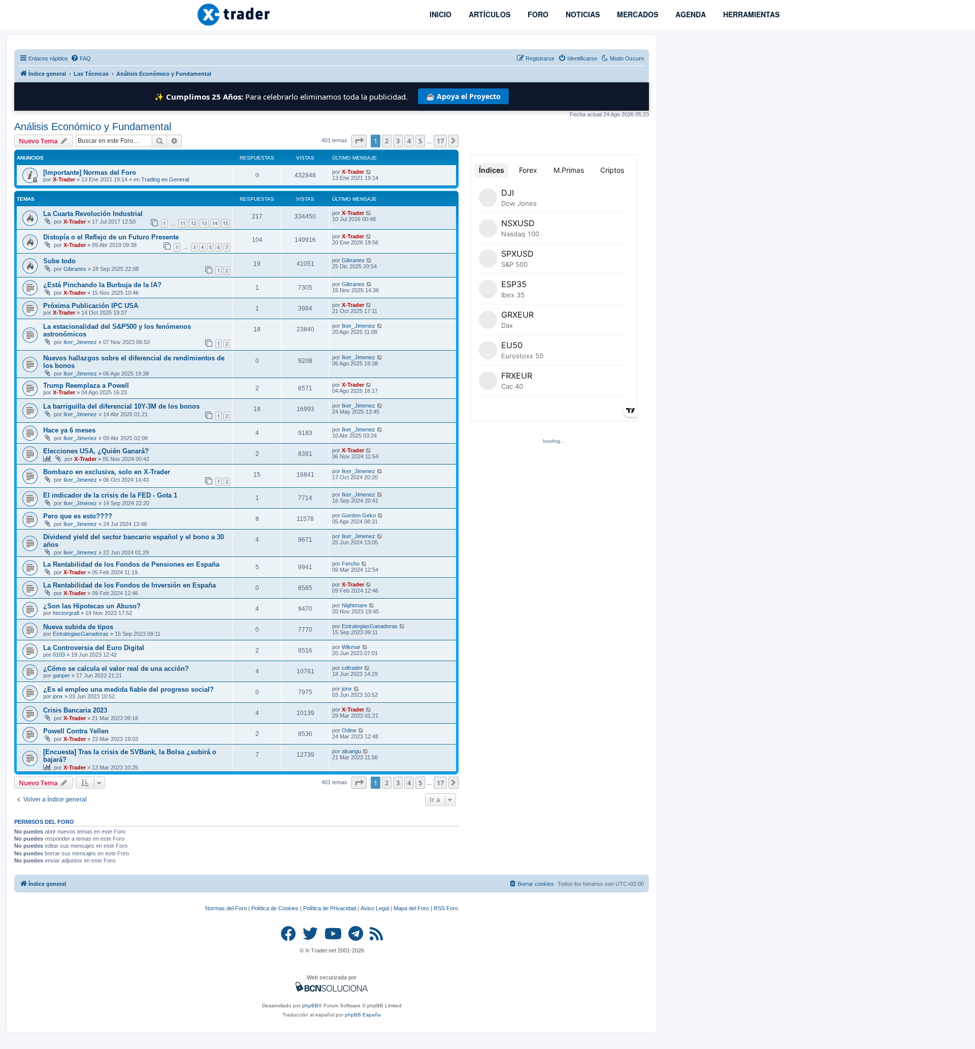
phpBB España (363, 1014)
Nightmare (354, 605)
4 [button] (409, 140)
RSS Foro (446, 908)
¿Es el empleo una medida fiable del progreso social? (128, 689)
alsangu (351, 751)
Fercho (351, 564)
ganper (61, 675)
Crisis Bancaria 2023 (75, 710)
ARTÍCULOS (488, 14)
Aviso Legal (375, 908)
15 (225, 223)
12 (193, 223)
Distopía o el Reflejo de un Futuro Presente (111, 237)
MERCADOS (636, 14)
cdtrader (352, 668)
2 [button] (386, 140)
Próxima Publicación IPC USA (90, 306)
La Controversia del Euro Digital (93, 648)
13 (204, 223)
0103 (59, 655)
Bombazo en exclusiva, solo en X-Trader (106, 472)
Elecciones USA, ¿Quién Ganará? (96, 451)
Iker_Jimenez (80, 342)
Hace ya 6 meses (69, 430)
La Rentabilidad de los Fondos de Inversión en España (129, 585)
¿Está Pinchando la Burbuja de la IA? (102, 285)
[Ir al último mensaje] (369, 172)
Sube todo (59, 261)
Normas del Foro (226, 908)
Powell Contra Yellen (76, 731)
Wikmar (351, 647)
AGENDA (689, 14)
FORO (537, 14)
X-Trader (64, 179)
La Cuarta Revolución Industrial (93, 214)
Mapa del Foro (411, 908)
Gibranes (74, 269)
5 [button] (420, 140)
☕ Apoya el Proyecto (463, 96)
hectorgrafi (66, 613)
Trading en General (165, 179)
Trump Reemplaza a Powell (86, 385)
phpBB (310, 1005)
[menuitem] (81, 58)
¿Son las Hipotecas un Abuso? (92, 606)
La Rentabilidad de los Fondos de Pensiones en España (131, 564)
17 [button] (440, 140)
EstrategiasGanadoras (81, 634)
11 (182, 223)
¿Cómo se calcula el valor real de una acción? (116, 668)
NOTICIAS (582, 14)
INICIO (439, 14)
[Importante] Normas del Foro (89, 172)
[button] (359, 141)
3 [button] (398, 140)
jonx (58, 696)
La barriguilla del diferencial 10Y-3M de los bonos (121, 406)
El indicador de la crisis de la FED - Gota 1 (110, 495)
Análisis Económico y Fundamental (92, 126)
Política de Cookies (275, 908)
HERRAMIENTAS (750, 14)
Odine (349, 730)
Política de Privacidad (329, 908)
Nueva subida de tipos (78, 627)
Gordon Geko (359, 515)
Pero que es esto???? (77, 516)
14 (214, 223)
